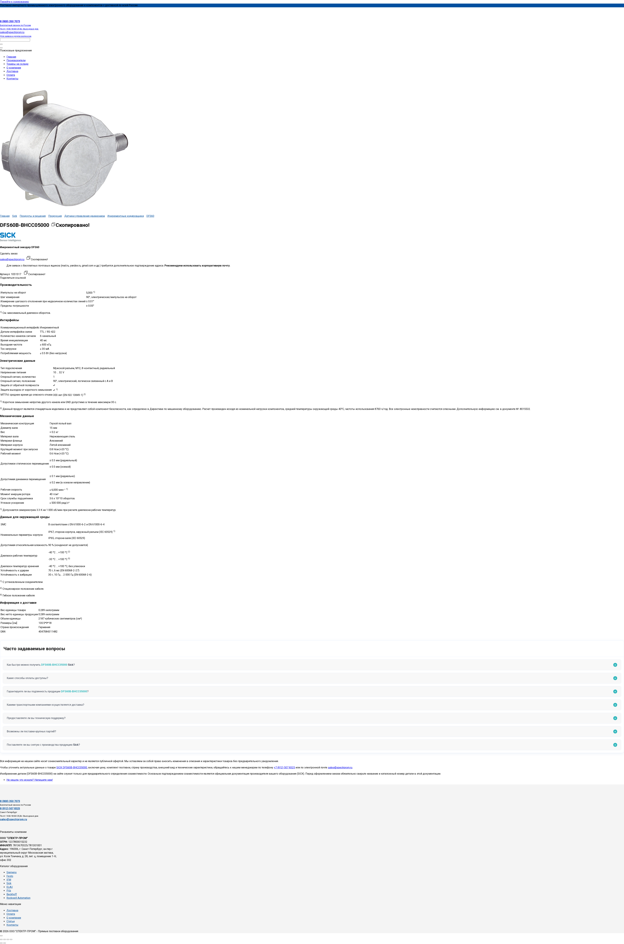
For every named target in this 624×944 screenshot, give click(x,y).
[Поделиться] (7, 939)
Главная (11, 56)
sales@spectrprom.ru (12, 259)
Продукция (55, 216)
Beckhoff (11, 894)
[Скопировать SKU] (25, 273)
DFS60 (150, 216)
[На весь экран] (4, 939)
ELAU (9, 887)
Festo (9, 876)
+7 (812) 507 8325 (284, 767)
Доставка (12, 71)
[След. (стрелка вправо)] (4, 943)
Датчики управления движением (84, 216)
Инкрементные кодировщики (125, 216)
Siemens (11, 872)
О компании (13, 67)
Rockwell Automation (18, 897)
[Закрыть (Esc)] (11, 939)
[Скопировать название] (53, 225)
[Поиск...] (1, 47)
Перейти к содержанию (14, 1)
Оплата (10, 75)
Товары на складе (17, 64)
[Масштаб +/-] (1, 939)
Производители (16, 60)
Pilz (8, 890)
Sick (14, 216)
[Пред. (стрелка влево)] (1, 943)
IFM (8, 879)
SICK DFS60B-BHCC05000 (71, 767)
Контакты (12, 78)
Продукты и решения (33, 216)
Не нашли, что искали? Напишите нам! (29, 779)
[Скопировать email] (28, 258)
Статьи (10, 921)
